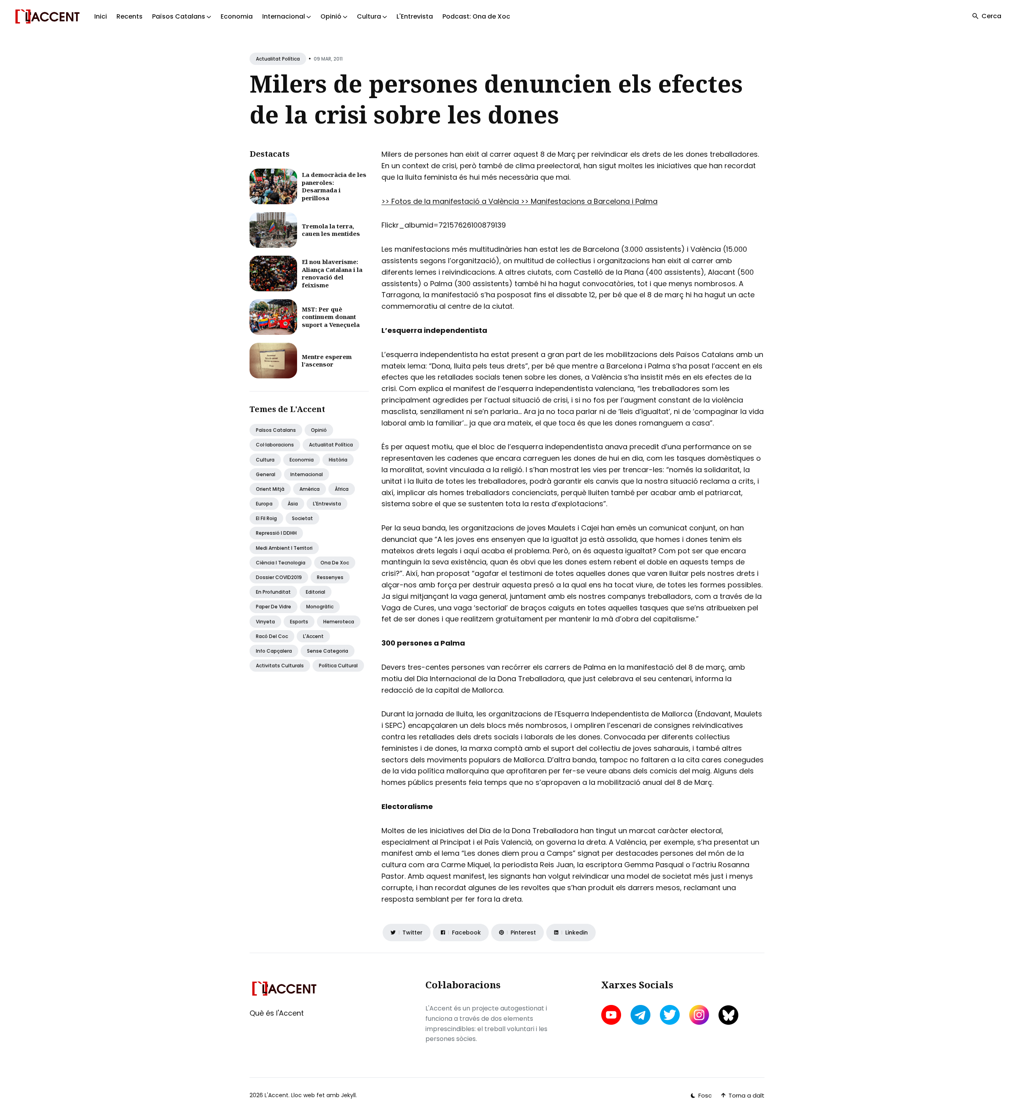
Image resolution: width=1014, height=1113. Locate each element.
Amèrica (309, 489)
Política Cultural (338, 665)
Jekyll (348, 1095)
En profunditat (273, 592)
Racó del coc (272, 636)
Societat (302, 518)
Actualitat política (278, 58)
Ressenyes (330, 577)
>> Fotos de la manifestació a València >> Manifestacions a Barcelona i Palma (519, 201)
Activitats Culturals (280, 665)
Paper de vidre (273, 606)
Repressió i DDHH (276, 533)
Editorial (315, 592)
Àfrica (342, 489)
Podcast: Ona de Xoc (476, 16)
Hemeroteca (338, 621)
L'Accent (313, 636)
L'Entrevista (414, 16)
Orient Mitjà (270, 489)
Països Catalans (276, 430)
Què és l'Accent (277, 1013)
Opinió (319, 430)
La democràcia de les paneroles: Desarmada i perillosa (334, 186)
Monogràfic (320, 606)
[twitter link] (669, 1014)
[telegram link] (640, 1014)
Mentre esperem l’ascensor (327, 360)
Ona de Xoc (334, 562)
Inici (100, 16)
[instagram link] (699, 1014)
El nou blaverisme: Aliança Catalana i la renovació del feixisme (332, 273)
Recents (129, 16)
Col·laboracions (275, 444)
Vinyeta (265, 621)
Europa (264, 503)
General (265, 474)
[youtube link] (612, 1014)
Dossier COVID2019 (279, 577)
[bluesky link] (728, 1015)
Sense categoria (327, 651)
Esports (299, 621)
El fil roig (266, 518)
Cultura (265, 459)
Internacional (306, 474)
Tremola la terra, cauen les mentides (331, 230)
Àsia (293, 503)
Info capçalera (274, 651)
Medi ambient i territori (284, 548)
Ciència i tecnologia (280, 562)
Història (338, 459)
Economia (237, 16)
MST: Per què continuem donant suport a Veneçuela (331, 317)
